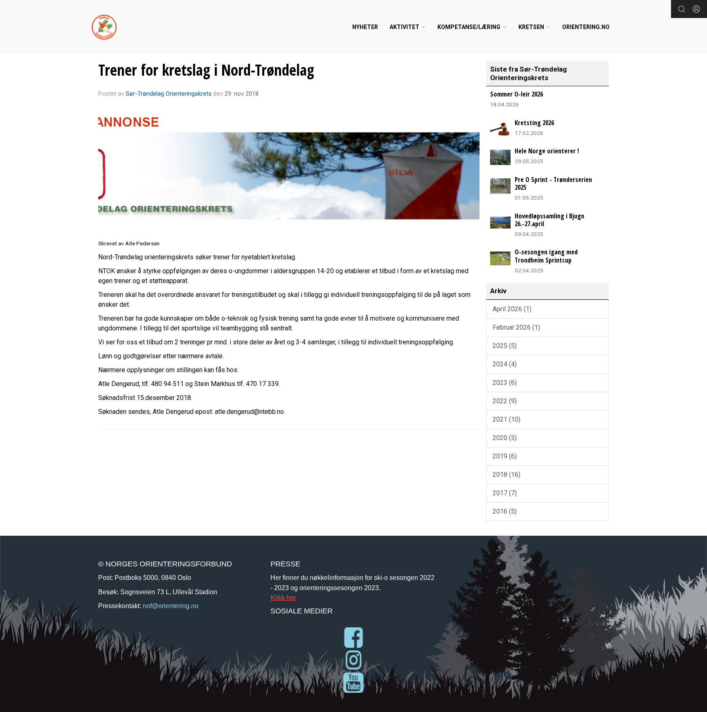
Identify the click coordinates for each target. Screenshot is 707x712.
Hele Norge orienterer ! (547, 150)
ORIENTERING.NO (586, 27)
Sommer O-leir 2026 (516, 94)
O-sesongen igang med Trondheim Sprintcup (546, 255)
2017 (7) (505, 493)
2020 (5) (505, 438)
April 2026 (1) (512, 309)
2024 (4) (505, 364)
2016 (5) (505, 511)
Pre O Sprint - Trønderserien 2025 (553, 183)
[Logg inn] (696, 9)
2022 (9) (505, 401)
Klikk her (283, 597)
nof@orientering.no (170, 605)
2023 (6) (505, 382)
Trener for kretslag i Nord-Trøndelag (206, 70)
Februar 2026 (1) (516, 327)
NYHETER (365, 27)
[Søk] (681, 9)
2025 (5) (505, 346)
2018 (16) (506, 474)
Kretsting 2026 (534, 122)
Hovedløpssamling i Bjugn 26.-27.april (549, 219)
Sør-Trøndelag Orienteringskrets (169, 93)
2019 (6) (505, 456)
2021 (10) (506, 419)
